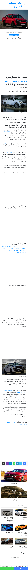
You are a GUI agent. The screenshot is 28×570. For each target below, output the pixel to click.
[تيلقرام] (10, 463)
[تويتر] (20, 463)
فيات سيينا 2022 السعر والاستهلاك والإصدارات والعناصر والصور (8, 519)
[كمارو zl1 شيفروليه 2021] (21, 541)
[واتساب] (14, 463)
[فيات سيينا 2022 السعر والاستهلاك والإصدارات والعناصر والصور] (7, 512)
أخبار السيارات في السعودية (11, 32)
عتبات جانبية (8, 143)
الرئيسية (19, 32)
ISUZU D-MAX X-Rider (16, 81)
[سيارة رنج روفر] (21, 512)
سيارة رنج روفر (23, 517)
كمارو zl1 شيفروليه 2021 (21, 546)
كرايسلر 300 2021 (9, 546)
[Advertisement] (14, 58)
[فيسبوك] (24, 463)
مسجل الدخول (18, 557)
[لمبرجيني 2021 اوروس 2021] (21, 527)
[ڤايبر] (7, 463)
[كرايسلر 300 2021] (7, 541)
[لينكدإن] (17, 463)
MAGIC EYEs (7, 132)
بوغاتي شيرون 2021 (9, 532)
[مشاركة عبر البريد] (3, 463)
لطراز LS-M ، (9, 152)
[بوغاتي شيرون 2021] (7, 527)
